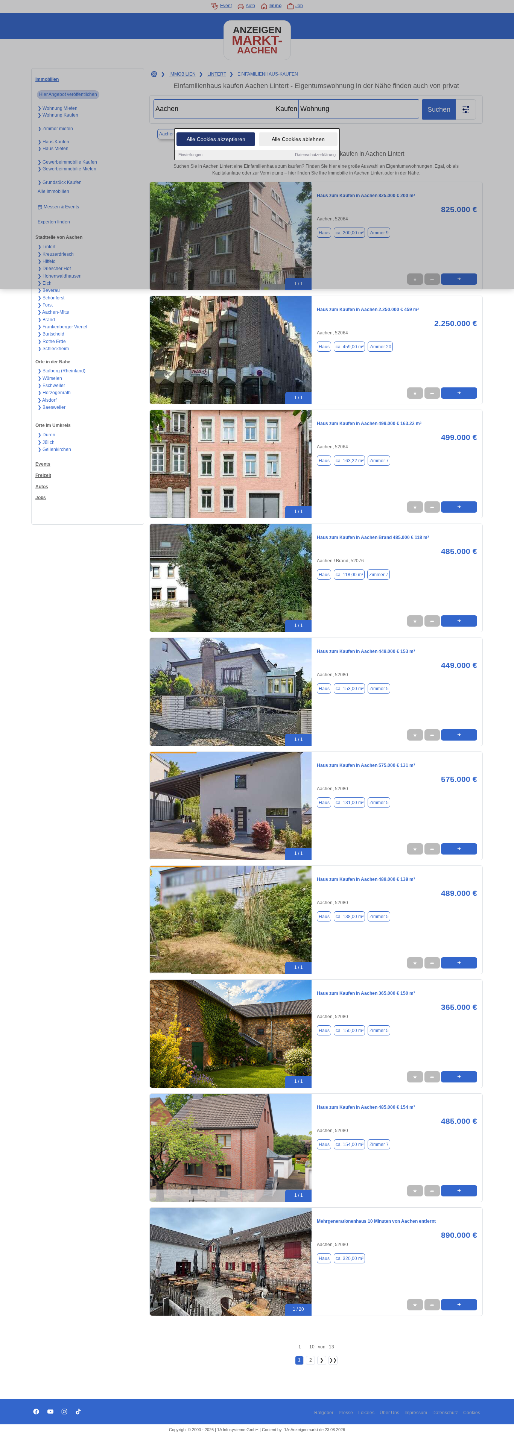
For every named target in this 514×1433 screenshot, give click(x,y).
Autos (41, 486)
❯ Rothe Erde (52, 341)
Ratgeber (323, 1412)
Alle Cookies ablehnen (298, 139)
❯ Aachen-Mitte (53, 312)
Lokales (366, 1412)
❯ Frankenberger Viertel (62, 326)
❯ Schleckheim (53, 348)
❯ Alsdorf (47, 400)
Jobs (40, 497)
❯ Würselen (50, 378)
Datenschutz (445, 1412)
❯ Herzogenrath (54, 392)
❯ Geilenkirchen (54, 449)
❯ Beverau (49, 290)
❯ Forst (45, 305)
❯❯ (333, 1360)
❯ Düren (46, 434)
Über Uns (389, 1412)
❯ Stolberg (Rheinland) (61, 370)
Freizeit (43, 475)
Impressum (416, 1412)
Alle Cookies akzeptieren (216, 139)
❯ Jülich (46, 442)
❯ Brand (46, 319)
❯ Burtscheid (51, 334)
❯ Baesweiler (51, 407)
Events (42, 464)
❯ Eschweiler (51, 385)
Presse (346, 1412)
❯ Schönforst (51, 298)
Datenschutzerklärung (315, 154)
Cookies (471, 1412)
